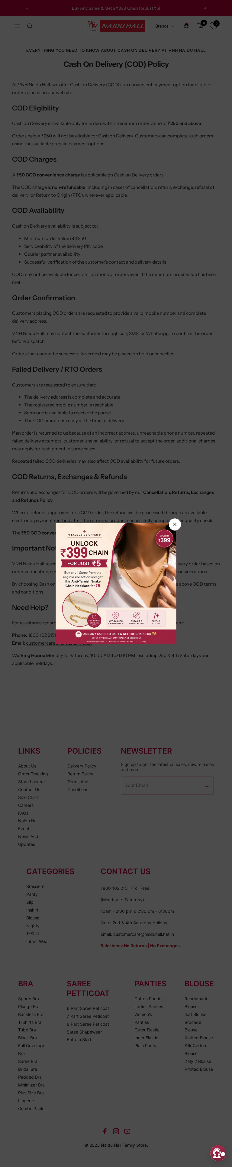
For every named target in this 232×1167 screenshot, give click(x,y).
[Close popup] (175, 524)
